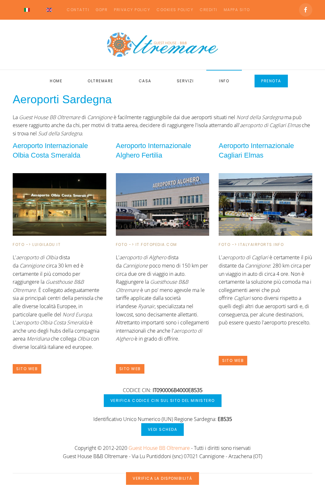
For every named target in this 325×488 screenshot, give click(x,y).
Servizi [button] (185, 81)
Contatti (78, 9)
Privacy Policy (132, 9)
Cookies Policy (174, 9)
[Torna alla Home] (162, 44)
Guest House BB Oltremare (159, 447)
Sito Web (27, 368)
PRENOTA (271, 81)
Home (56, 81)
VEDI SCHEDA (162, 429)
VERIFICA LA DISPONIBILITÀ (162, 478)
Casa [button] (145, 81)
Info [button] (224, 81)
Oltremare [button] (100, 81)
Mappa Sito (237, 9)
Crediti (208, 9)
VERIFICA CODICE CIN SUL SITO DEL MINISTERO (162, 400)
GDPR (102, 9)
